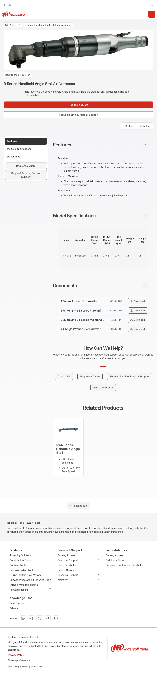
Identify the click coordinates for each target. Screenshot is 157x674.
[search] (152, 4)
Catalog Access (66, 555)
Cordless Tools (18, 565)
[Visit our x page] (39, 618)
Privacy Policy (16, 654)
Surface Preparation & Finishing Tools (30, 579)
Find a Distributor (66, 565)
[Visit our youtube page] (23, 618)
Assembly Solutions (20, 555)
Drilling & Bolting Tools (22, 570)
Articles (14, 608)
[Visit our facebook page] (48, 618)
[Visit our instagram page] (31, 618)
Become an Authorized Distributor (124, 565)
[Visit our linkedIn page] (56, 618)
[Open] (151, 14)
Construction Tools (20, 560)
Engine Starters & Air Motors (25, 575)
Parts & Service (66, 570)
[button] (103, 144)
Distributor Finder (115, 560)
